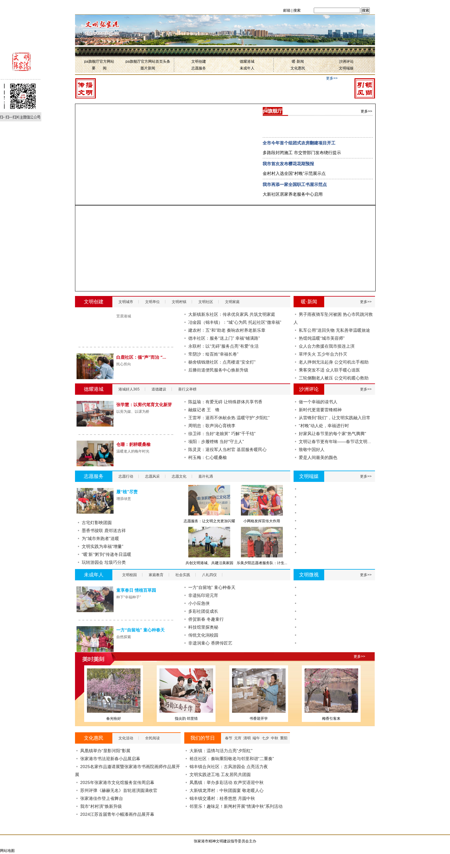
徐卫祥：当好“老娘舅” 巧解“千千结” (222, 433)
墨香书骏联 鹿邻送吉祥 (104, 530)
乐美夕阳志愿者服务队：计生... (262, 563)
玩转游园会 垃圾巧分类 (104, 562)
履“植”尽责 (127, 492)
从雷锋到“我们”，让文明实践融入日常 (334, 417)
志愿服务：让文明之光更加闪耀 (209, 521)
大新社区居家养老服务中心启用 (293, 194)
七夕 (265, 738)
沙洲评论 (346, 61)
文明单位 (152, 302)
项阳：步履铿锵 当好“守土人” (216, 441)
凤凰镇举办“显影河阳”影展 (105, 750)
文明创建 (198, 61)
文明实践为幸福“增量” (102, 546)
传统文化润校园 (203, 635)
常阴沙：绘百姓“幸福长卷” (213, 354)
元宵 (238, 738)
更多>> (332, 78)
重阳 (283, 738)
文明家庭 (232, 302)
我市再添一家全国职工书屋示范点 (295, 184)
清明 (247, 738)
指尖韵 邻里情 (186, 718)
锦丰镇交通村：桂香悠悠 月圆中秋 (222, 798)
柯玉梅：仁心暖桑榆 (207, 457)
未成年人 (247, 68)
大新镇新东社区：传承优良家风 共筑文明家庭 (231, 314)
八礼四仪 (209, 575)
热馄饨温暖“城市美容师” (322, 338)
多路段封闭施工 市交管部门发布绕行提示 (302, 152)
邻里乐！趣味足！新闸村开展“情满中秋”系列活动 (236, 806)
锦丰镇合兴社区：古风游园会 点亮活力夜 (228, 766)
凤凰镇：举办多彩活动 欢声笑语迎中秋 (226, 782)
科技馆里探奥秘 (203, 627)
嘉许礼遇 (205, 476)
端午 (256, 738)
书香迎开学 (258, 718)
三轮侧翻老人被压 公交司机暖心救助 (334, 377)
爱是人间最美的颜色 (318, 457)
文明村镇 (179, 302)
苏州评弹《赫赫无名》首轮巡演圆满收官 (118, 790)
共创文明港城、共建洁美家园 (209, 563)
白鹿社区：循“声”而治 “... (141, 357)
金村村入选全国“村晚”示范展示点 (294, 173)
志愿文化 (179, 476)
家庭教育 (156, 575)
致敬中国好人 (311, 449)
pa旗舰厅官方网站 (99, 61)
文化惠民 (298, 68)
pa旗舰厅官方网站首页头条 (148, 61)
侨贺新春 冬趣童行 (206, 619)
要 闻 (99, 68)
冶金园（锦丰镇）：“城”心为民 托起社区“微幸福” (234, 322)
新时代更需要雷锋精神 (320, 409)
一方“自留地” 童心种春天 (140, 630)
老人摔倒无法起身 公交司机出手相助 (334, 362)
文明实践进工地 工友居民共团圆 (220, 774)
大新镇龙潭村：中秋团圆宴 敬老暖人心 (226, 790)
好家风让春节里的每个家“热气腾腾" (332, 433)
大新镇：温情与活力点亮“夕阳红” (221, 750)
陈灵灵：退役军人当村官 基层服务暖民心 (227, 449)
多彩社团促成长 (203, 611)
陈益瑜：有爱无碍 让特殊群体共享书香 (225, 401)
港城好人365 (129, 389)
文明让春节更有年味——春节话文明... (335, 441)
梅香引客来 (331, 718)
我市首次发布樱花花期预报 (288, 163)
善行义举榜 (187, 389)
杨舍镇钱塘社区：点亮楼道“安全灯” (222, 362)
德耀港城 (247, 61)
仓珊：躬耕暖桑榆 (133, 444)
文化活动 (125, 738)
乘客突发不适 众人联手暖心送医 (329, 370)
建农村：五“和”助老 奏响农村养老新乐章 (226, 330)
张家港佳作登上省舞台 (101, 798)
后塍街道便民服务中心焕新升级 (218, 370)
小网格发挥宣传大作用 (261, 521)
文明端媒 (346, 68)
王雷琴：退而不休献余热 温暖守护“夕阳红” (229, 417)
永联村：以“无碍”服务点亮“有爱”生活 (223, 346)
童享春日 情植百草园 (136, 590)
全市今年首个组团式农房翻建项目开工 (299, 142)
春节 (228, 738)
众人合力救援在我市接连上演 (326, 346)
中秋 (274, 738)
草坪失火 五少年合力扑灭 (323, 354)
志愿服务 (198, 68)
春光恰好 (113, 718)
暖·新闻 (298, 61)
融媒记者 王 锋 (203, 409)
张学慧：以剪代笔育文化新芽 (144, 404)
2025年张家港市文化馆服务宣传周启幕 (117, 782)
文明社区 (205, 302)
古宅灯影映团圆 (97, 522)
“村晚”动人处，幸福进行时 (324, 425)
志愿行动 (125, 476)
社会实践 (182, 575)
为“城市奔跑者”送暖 (100, 538)
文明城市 (125, 302)
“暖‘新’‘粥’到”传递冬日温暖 (106, 554)
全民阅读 (152, 738)
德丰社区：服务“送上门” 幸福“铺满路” (224, 338)
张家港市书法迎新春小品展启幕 (110, 758)
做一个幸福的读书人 (318, 401)
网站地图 (7, 850)
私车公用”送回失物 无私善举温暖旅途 (334, 330)
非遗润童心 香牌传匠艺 (210, 643)
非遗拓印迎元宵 (203, 595)
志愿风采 (152, 476)
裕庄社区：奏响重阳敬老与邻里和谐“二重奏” (231, 758)
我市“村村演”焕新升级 (101, 806)
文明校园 (129, 575)
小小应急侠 (199, 603)
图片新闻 (148, 68)
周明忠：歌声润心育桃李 (211, 425)
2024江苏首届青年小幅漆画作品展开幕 (117, 814)
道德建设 (159, 389)
